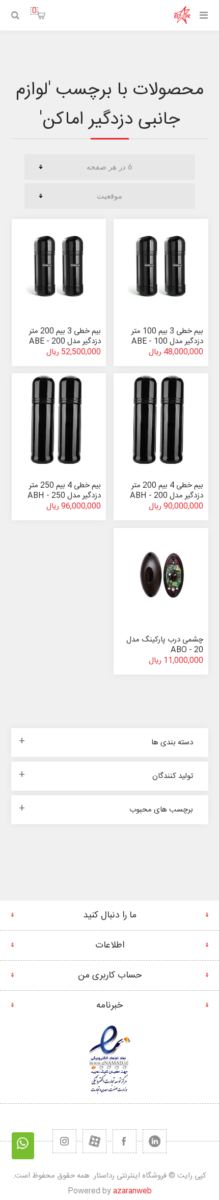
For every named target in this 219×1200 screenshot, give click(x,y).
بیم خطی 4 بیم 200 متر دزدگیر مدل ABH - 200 (166, 490)
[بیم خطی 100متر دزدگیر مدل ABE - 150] (161, 266)
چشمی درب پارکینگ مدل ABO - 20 (164, 644)
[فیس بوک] (124, 1141)
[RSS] (64, 1141)
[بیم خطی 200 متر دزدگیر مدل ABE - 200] (59, 266)
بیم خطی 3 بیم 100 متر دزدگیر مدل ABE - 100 (167, 336)
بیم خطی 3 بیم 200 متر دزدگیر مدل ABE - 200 (65, 336)
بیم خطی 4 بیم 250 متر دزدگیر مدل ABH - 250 (64, 490)
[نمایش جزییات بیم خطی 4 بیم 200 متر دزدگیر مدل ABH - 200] (161, 420)
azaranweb (132, 1191)
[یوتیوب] (94, 1141)
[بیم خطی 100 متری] (59, 420)
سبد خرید (34, 11)
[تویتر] (155, 1141)
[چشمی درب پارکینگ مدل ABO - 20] (161, 575)
